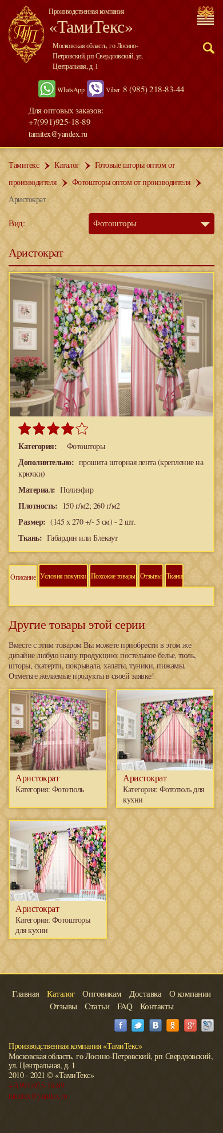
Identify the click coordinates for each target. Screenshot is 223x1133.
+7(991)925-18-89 (36, 1085)
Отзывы (151, 575)
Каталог (66, 164)
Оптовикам (102, 993)
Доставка (145, 993)
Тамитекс (24, 164)
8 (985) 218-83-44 (154, 89)
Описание (22, 576)
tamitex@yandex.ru (58, 133)
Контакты (157, 1006)
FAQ (125, 1006)
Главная (25, 993)
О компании (190, 993)
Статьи (97, 1006)
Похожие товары (113, 575)
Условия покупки (63, 575)
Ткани (174, 575)
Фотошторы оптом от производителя (131, 181)
